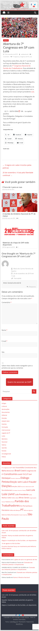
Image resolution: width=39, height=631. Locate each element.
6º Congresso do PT (7, 468)
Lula (31, 56)
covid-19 (21, 474)
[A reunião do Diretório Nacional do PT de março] (19, 194)
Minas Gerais (24, 497)
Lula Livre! (8, 494)
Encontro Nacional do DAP (27, 486)
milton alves (15, 498)
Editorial (4, 415)
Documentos (6, 412)
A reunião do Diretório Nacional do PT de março (19, 215)
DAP (30, 474)
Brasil (17, 470)
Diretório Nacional (15, 478)
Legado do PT (6, 433)
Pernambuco (27, 506)
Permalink (17, 278)
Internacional (6, 430)
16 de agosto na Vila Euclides (11, 543)
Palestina (8, 502)
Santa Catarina (23, 515)
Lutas (3, 436)
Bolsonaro (10, 471)
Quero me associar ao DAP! (19, 382)
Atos (35, 468)
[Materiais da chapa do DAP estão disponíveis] (19, 223)
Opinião (4, 448)
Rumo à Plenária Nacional (21, 577)
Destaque (6, 478)
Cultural (4, 406)
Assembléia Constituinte (24, 468)
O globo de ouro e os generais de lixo (25, 559)
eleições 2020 (16, 486)
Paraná (12, 501)
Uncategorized (6, 454)
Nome (4, 330)
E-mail (4, 341)
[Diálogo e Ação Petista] (19, 2)
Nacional (4, 442)
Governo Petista (22, 490)
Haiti (28, 490)
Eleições (4, 418)
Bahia (4, 470)
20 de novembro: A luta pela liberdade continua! (18, 173)
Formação (5, 427)
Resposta (32, 287)
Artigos (4, 403)
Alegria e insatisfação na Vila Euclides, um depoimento (19, 540)
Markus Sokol (6, 498)
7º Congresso (15, 56)
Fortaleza (15, 490)
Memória (4, 439)
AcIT (14, 468)
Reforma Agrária (28, 510)
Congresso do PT (24, 56)
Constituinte (10, 474)
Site (3, 352)
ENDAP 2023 (5, 421)
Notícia (6, 40)
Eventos (4, 424)
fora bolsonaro (7, 490)
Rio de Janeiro (15, 515)
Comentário (6, 302)
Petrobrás (5, 510)
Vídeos (4, 457)
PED (21, 506)
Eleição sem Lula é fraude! (23, 481)
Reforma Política (6, 515)
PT (21, 510)
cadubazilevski (25, 54)
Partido (4, 451)
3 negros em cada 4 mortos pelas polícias (17, 166)
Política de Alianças (14, 510)
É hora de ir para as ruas (12, 187)
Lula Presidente (21, 494)
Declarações (5, 409)
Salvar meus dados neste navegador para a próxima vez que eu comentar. (17, 367)
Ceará (23, 470)
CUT (26, 474)
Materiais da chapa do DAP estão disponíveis (16, 243)
